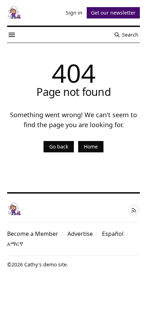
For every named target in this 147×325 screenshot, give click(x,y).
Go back (58, 146)
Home (91, 146)
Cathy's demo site (45, 264)
